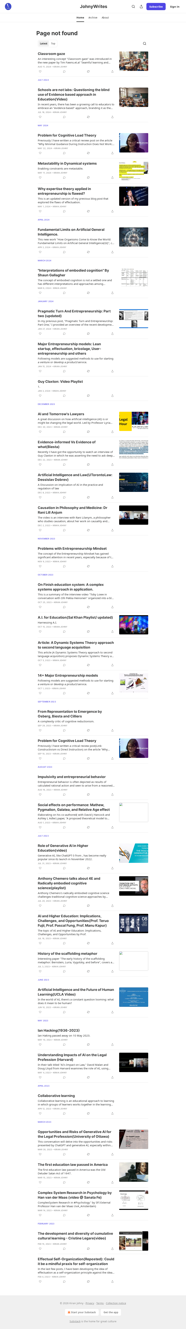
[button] (80, 17)
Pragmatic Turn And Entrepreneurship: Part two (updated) (74, 313)
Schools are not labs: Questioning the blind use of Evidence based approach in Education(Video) (74, 94)
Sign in (174, 6)
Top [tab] (53, 43)
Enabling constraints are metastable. (60, 168)
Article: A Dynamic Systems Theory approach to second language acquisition (76, 645)
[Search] (133, 6)
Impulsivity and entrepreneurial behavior (72, 777)
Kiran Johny (60, 66)
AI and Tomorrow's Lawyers (61, 414)
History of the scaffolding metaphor (67, 954)
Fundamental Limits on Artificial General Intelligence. (71, 232)
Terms (100, 1303)
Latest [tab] (43, 43)
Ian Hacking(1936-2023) (59, 1030)
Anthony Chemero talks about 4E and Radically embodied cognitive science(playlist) (69, 883)
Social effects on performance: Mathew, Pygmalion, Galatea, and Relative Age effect (74, 807)
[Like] (40, 71)
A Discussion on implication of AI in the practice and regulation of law (70, 486)
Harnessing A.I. (47, 622)
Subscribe (156, 6)
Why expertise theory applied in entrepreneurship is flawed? (64, 191)
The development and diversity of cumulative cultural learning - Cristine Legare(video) (75, 1235)
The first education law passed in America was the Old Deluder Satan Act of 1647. (71, 1171)
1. (39, 386)
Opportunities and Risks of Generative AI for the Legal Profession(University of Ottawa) (74, 1134)
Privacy (90, 1303)
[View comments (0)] (64, 71)
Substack (75, 1321)
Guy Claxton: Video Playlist (60, 381)
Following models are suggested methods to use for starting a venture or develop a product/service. (75, 360)
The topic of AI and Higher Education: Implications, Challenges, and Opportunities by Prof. (69, 932)
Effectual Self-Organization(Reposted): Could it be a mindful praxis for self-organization (76, 1261)
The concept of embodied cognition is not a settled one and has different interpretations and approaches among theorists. (75, 282)
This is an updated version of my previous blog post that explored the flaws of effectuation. (73, 200)
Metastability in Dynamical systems (67, 163)
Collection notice (116, 1303)
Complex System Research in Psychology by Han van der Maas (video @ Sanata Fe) (75, 1195)
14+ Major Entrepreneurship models (68, 675)
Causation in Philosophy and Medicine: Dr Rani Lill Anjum (72, 510)
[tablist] (47, 43)
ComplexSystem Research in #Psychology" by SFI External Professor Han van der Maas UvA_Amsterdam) (74, 1204)
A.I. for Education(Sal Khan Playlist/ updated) (75, 617)
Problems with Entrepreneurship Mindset (72, 548)
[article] (93, 62)
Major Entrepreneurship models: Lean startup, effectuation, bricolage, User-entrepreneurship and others (69, 349)
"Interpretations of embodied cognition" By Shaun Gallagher (73, 272)
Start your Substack (83, 1312)
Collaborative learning (56, 1096)
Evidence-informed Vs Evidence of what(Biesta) (67, 444)
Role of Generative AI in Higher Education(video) (63, 848)
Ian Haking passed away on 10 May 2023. (64, 1035)
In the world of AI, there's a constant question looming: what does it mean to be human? (76, 1001)
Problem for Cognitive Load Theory (67, 135)
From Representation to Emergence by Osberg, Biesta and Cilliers (70, 713)
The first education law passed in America (73, 1165)
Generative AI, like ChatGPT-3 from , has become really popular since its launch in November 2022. (72, 857)
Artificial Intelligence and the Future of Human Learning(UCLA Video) (76, 992)
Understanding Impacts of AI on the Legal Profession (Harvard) (72, 1057)
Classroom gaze (51, 54)
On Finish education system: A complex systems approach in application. (71, 587)
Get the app (111, 1312)
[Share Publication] (141, 6)
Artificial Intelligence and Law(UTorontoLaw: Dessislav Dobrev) (75, 477)
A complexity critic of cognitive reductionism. (66, 721)
